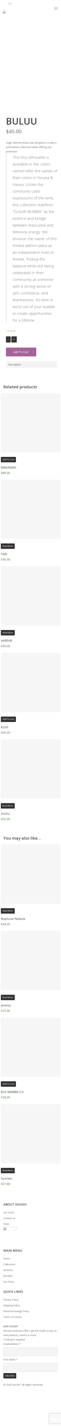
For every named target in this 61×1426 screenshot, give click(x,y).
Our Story (8, 1212)
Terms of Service (12, 1317)
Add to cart (21, 352)
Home (6, 1258)
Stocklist (8, 1275)
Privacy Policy (10, 1299)
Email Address (12, 1344)
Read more (8, 546)
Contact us (9, 1218)
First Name (10, 1359)
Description (14, 364)
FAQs (6, 1224)
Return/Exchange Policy (16, 1311)
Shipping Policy (11, 1305)
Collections (9, 1264)
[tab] (31, 364)
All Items (8, 1270)
